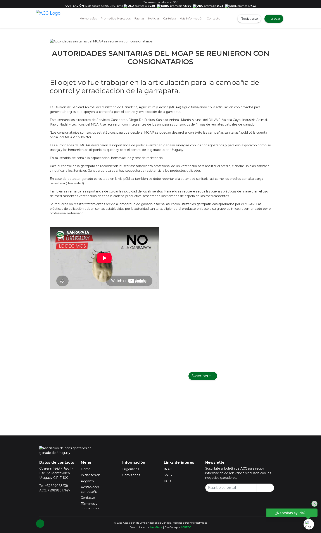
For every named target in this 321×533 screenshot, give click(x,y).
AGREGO (186, 527)
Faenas (139, 18)
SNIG (168, 475)
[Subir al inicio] (40, 523)
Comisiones (131, 475)
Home (86, 469)
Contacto (213, 18)
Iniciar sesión (90, 475)
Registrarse (249, 19)
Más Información (191, 18)
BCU (167, 481)
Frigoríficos (130, 469)
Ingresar (274, 19)
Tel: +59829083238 (53, 486)
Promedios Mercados (115, 18)
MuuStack (156, 527)
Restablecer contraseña (90, 489)
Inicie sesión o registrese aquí (166, 403)
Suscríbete (202, 376)
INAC (168, 469)
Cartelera (169, 18)
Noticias (154, 18)
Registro (87, 481)
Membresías (88, 18)
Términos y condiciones (90, 506)
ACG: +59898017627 (54, 490)
